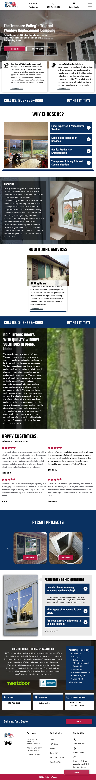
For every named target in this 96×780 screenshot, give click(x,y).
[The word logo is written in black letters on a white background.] (18, 683)
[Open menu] (90, 5)
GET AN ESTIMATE (78, 100)
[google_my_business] (10, 743)
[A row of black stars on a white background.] (9, 448)
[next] (88, 547)
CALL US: (10, 100)
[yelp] (6, 743)
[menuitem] (35, 742)
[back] (8, 547)
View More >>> (75, 682)
